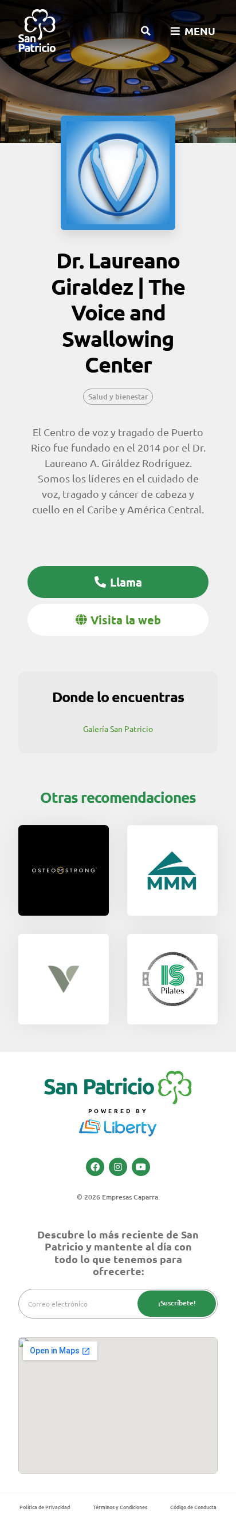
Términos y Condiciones (120, 1507)
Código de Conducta (193, 1507)
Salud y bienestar (118, 396)
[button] (145, 30)
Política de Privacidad (44, 1507)
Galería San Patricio (118, 728)
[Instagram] (118, 1167)
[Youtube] (141, 1167)
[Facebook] (95, 1167)
